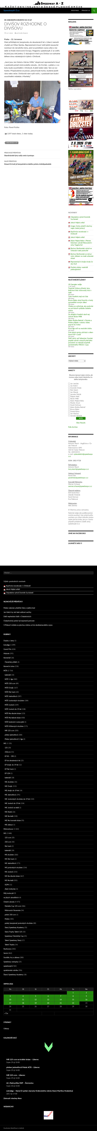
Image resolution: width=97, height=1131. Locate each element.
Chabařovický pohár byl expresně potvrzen (19, 621)
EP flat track (9, 769)
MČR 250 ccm (10, 683)
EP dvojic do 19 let (11, 765)
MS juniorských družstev (14, 868)
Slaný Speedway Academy (14, 927)
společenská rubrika (11, 970)
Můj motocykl (9, 893)
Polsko (7, 919)
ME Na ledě (9, 816)
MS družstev (9, 855)
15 (73, 1000)
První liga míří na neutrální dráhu (80, 328)
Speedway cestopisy (11, 962)
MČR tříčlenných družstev (14, 726)
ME (5, 743)
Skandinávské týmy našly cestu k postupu (19, 154)
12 (36, 1000)
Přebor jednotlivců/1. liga (14, 739)
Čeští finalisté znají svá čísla (78, 296)
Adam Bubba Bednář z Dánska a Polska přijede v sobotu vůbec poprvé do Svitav (80, 323)
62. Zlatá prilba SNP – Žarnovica (19, 1083)
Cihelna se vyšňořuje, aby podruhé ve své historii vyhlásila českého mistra (80, 308)
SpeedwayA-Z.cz (11, 11)
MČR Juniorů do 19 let (13, 709)
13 (48, 1000)
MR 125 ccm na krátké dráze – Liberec (22, 1059)
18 (23, 1003)
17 (10, 1003)
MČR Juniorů (9, 705)
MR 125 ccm (9, 731)
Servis (6, 953)
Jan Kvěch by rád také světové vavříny (17, 612)
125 (6, 748)
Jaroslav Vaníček (76, 416)
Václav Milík (74, 399)
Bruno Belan (74, 409)
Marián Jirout (75, 403)
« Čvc (6, 1013)
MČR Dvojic (9, 688)
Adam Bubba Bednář (77, 407)
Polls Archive (72, 427)
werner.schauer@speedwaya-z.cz (80, 486)
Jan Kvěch (74, 386)
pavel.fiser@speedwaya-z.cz (78, 478)
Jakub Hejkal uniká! (78, 223)
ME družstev (9, 782)
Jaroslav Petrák (75, 394)
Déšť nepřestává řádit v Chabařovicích (17, 616)
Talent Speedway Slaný (13, 940)
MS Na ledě (9, 880)
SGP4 (7, 885)
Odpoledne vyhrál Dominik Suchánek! (19, 589)
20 (48, 1003)
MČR (5, 671)
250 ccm (8, 842)
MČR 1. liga (9, 679)
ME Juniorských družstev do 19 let (18, 20)
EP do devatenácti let (12, 760)
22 (73, 1003)
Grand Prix (7, 649)
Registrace (75, 10)
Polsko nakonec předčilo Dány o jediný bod (19, 608)
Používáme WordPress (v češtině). (14, 1128)
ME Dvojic (8, 786)
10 (10, 1000)
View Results (80, 423)
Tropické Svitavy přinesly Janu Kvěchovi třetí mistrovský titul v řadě (79, 291)
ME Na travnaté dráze (13, 820)
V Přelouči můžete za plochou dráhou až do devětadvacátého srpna (28, 625)
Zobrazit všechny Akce (13, 1098)
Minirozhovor (8, 829)
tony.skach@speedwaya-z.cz (78, 469)
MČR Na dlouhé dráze (13, 713)
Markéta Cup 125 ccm (13, 906)
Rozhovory (7, 949)
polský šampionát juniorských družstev (19, 923)
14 (61, 1000)
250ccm (8, 752)
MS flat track (9, 859)
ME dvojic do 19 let (12, 790)
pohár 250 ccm (10, 915)
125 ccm (8, 838)
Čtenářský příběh (11, 662)
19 (36, 1003)
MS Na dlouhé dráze (12, 876)
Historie (6, 653)
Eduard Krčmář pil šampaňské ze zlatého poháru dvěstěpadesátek (27, 163)
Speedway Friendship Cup (14, 936)
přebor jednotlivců (11, 735)
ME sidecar (9, 825)
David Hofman (75, 405)
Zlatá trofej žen (10, 889)
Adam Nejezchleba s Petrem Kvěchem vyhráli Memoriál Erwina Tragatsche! (81, 243)
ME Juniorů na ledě (12, 808)
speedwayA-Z (8, 966)
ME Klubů (8, 812)
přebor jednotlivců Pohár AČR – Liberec (23, 1067)
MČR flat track (10, 692)
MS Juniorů (9, 872)
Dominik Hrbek (75, 388)
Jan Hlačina (74, 414)
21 (61, 1003)
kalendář (8, 675)
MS (5, 833)
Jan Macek (74, 392)
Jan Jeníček (74, 384)
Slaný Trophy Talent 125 (13, 932)
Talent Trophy (9, 945)
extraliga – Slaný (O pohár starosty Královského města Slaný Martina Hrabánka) (39, 1091)
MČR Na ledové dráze (13, 718)
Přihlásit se (86, 10)
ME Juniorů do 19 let (12, 803)
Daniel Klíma (74, 411)
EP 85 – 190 (9, 756)
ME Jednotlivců (10, 795)
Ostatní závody (9, 902)
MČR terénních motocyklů (14, 722)
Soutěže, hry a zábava (11, 957)
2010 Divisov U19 (12, 142)
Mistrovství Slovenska (12, 910)
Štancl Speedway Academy (13, 975)
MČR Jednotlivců (11, 696)
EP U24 (7, 773)
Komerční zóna (9, 666)
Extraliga (7, 645)
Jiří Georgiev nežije (75, 284)
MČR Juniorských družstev (14, 701)
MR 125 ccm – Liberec (15, 1075)
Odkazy (6, 1029)
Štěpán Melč (74, 396)
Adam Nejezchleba (77, 401)
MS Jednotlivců (10, 863)
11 (23, 1000)
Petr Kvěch (74, 390)
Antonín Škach (22, 33)
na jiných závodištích (11, 897)
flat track (8, 846)
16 (86, 1000)
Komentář (7, 658)
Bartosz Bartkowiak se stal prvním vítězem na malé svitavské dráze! (82, 256)
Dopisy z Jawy (9, 641)
